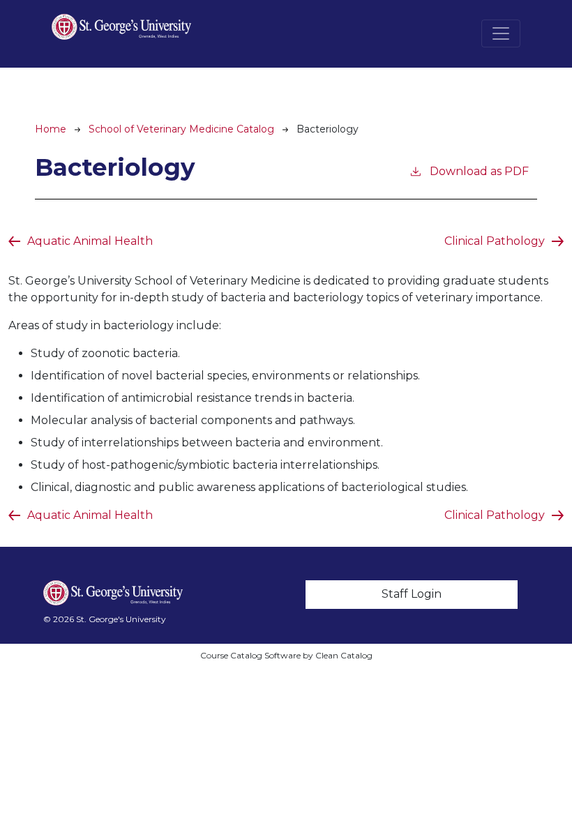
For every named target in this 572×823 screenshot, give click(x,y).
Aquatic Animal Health (90, 241)
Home (50, 129)
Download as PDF (479, 171)
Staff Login (412, 594)
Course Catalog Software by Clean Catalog (286, 655)
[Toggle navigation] (500, 33)
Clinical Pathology (494, 241)
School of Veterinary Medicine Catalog (181, 129)
